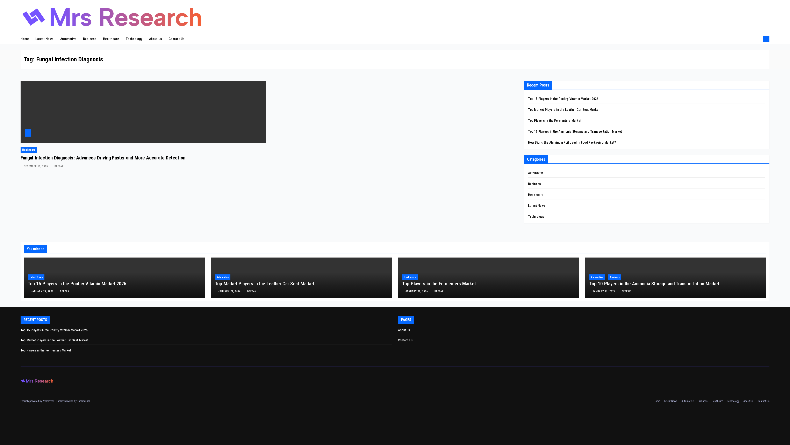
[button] (758, 39)
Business (89, 39)
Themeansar (83, 401)
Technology (134, 39)
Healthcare (111, 39)
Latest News (44, 39)
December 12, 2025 (36, 166)
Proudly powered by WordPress (38, 401)
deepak (59, 166)
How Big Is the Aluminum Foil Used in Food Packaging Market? (572, 142)
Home (25, 39)
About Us (155, 39)
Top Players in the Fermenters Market (554, 121)
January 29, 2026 (42, 291)
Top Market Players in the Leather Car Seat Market (564, 110)
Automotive (68, 39)
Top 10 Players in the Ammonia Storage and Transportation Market (575, 132)
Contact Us (177, 39)
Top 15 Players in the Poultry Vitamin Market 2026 (563, 99)
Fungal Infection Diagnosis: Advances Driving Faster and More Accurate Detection (103, 158)
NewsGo (68, 401)
